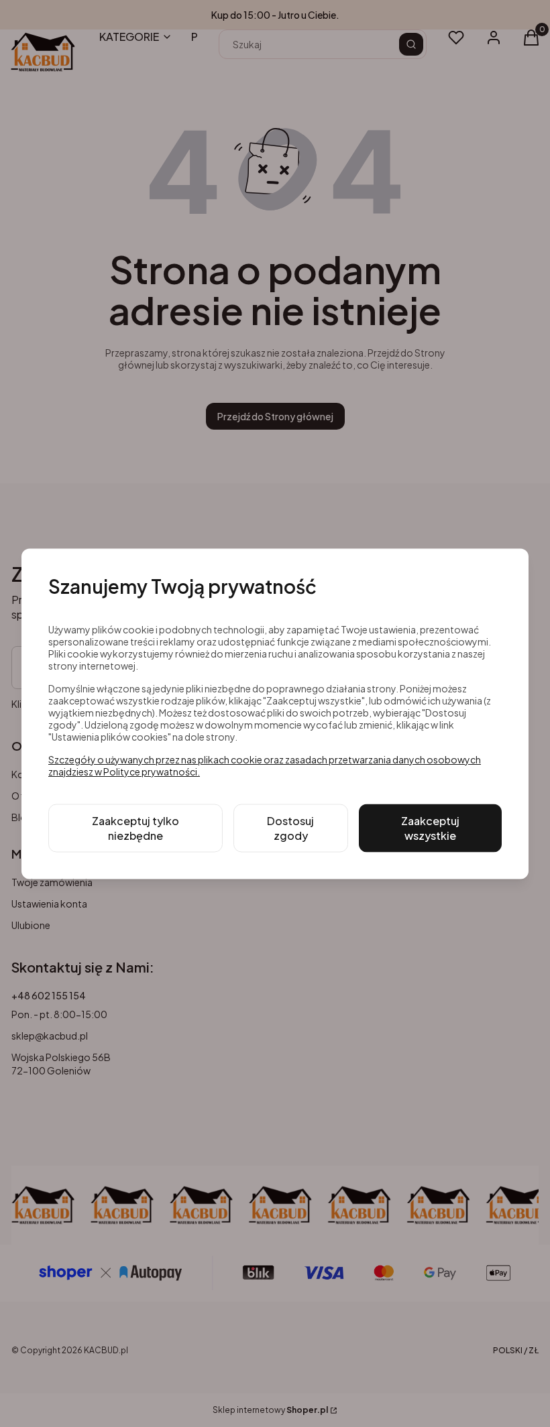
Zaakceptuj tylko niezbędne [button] (135, 827)
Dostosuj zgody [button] (290, 827)
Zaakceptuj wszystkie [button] (430, 827)
